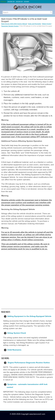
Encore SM (19, 1)
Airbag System (46, 24)
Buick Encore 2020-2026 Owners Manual (14, 24)
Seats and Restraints (34, 24)
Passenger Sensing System (10, 26)
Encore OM (11, 1)
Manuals (3, 1)
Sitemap (26, 1)
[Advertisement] (27, 279)
